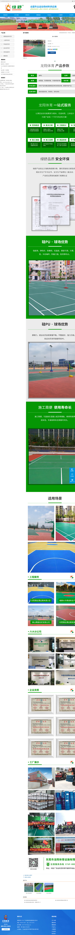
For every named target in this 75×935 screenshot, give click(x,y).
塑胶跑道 (38, 15)
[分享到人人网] (55, 49)
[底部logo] (5, 918)
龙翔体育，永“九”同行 (5, 72)
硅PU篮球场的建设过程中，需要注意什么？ (32, 902)
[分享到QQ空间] (50, 49)
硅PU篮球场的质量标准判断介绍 (61, 900)
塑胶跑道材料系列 (8, 36)
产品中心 (49, 15)
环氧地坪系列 (7, 44)
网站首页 (5, 15)
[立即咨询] (6, 929)
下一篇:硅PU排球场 (27, 877)
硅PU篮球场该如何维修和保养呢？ (31, 900)
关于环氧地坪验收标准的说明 (6, 74)
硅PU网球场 (38, 893)
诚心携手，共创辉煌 (5, 70)
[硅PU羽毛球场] (28, 887)
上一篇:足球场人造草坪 (27, 875)
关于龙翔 (16, 15)
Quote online (52, 52)
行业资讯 (54, 931)
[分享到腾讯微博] (53, 49)
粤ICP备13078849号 (25, 927)
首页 (66, 32)
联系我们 (54, 933)
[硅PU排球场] (49, 887)
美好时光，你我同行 (5, 64)
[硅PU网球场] (39, 887)
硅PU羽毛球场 (29, 893)
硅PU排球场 (49, 893)
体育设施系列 (7, 52)
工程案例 (60, 15)
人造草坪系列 (7, 40)
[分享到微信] (56, 49)
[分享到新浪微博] (51, 49)
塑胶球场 (27, 15)
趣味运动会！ (3, 62)
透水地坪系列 (7, 48)
